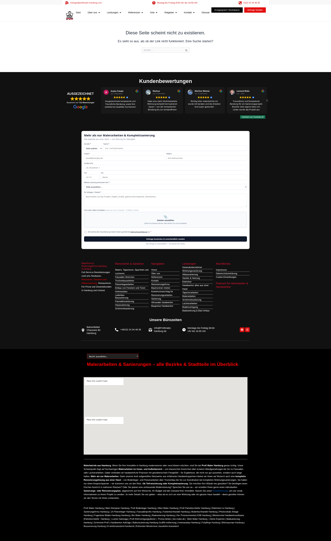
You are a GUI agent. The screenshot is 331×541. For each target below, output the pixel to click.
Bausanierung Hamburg (95, 526)
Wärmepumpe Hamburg (233, 522)
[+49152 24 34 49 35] (116, 329)
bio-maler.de (178, 519)
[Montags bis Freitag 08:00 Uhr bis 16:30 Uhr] (184, 329)
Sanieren (98, 279)
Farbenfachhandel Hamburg (176, 512)
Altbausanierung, (89, 283)
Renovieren (86, 279)
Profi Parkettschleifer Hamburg (195, 508)
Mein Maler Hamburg (168, 508)
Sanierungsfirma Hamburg (97, 512)
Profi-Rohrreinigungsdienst (142, 519)
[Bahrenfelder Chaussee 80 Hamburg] (83, 330)
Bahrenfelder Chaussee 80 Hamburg (93, 330)
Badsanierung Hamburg (163, 515)
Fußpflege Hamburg (211, 522)
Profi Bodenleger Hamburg (143, 508)
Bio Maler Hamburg (141, 515)
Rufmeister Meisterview (146, 526)
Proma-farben (164, 519)
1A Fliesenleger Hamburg (123, 512)
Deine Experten (217, 519)
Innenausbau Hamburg (189, 522)
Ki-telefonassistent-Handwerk (120, 526)
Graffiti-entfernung (167, 522)
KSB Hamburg (204, 515)
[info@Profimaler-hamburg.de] (150, 329)
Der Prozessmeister (186, 515)
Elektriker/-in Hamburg (223, 508)
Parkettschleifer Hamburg (97, 519)
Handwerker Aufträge (121, 522)
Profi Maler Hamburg (94, 508)
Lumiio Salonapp (120, 519)
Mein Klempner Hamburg (117, 508)
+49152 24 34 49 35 (130, 329)
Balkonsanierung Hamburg (145, 522)
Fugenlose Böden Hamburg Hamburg (112, 515)
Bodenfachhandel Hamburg (204, 512)
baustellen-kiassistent (169, 526)
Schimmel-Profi (101, 522)
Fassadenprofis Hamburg (149, 512)
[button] (267, 100)
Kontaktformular (220, 491)
